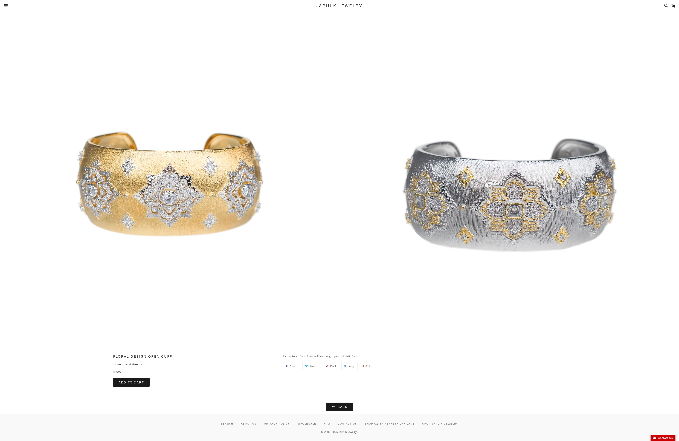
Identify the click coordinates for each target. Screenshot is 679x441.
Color (118, 364)
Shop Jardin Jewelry (440, 423)
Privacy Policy (277, 423)
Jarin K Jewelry (339, 5)
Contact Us (347, 423)
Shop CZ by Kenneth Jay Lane (389, 423)
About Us (249, 423)
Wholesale (307, 423)
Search (227, 423)
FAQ (327, 423)
